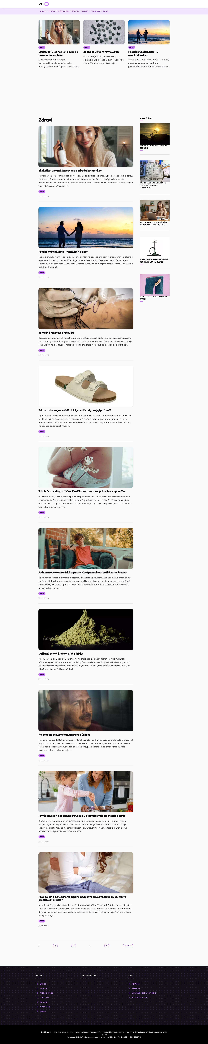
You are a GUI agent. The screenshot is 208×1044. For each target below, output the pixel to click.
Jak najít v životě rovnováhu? (101, 52)
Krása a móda (63, 11)
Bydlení (43, 11)
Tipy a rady (96, 11)
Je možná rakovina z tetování (56, 332)
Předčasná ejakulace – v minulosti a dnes (143, 53)
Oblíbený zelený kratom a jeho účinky (60, 653)
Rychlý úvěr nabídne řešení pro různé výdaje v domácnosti (153, 185)
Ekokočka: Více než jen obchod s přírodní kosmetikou (58, 53)
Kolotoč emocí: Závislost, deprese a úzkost (64, 734)
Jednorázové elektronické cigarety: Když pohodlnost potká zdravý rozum (82, 572)
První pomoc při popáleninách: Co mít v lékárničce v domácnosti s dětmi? (81, 815)
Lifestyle (75, 11)
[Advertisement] (104, 86)
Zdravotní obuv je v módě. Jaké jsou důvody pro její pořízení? (74, 410)
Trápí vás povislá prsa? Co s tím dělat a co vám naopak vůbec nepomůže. (81, 491)
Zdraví (105, 11)
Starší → (128, 946)
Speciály (85, 11)
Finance (52, 11)
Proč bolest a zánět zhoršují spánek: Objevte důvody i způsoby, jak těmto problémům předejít (82, 898)
